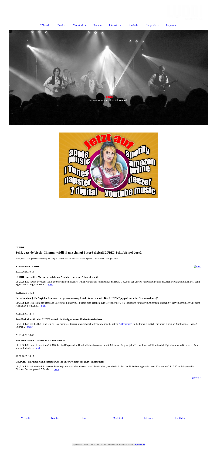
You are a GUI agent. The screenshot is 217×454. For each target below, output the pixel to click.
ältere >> (196, 378)
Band (60, 25)
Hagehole (151, 25)
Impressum (171, 25)
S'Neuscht (45, 25)
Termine (98, 25)
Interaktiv (114, 25)
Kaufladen (134, 25)
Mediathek (78, 25)
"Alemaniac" (125, 324)
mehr (50, 284)
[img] (108, 10)
